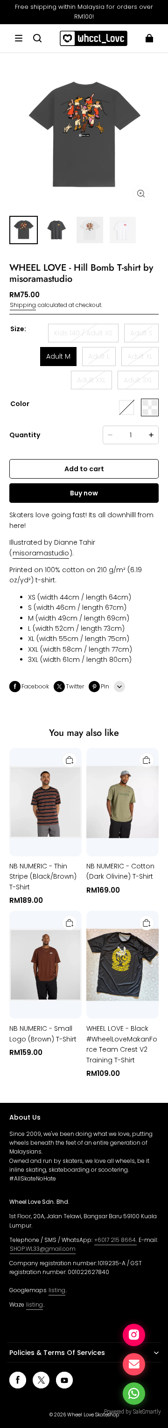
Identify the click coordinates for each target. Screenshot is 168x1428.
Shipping (23, 305)
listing (57, 1290)
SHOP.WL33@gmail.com (43, 1249)
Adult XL (140, 356)
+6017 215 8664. (115, 1240)
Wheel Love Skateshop (93, 1414)
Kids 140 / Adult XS (83, 333)
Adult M (58, 356)
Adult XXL (91, 380)
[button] (18, 38)
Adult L (99, 356)
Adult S (141, 333)
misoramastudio (41, 553)
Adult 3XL (138, 380)
